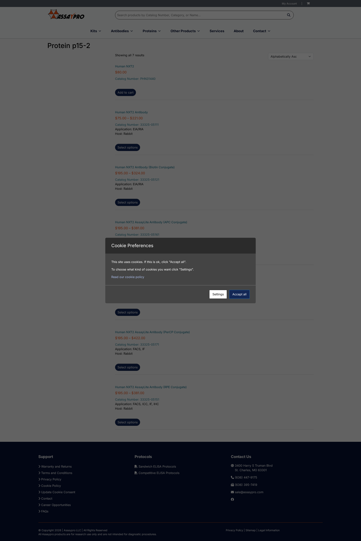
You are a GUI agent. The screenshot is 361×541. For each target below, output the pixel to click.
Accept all (239, 294)
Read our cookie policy (127, 277)
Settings (218, 294)
